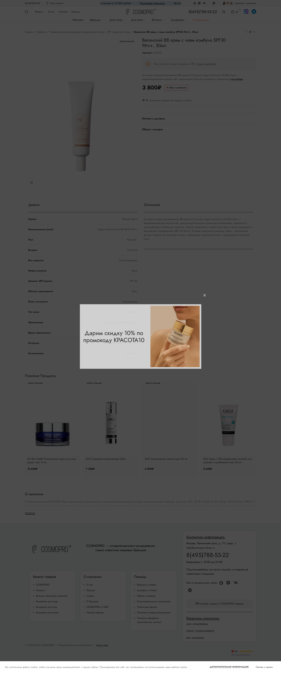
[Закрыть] (204, 295)
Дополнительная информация (229, 666)
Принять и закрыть (264, 667)
